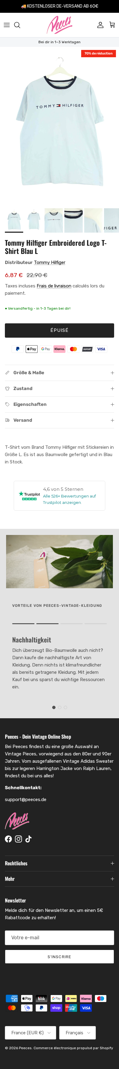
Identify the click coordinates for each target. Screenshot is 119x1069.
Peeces (25, 1048)
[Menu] (6, 25)
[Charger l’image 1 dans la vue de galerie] (59, 126)
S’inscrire (59, 957)
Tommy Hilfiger (49, 262)
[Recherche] (20, 25)
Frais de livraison (54, 286)
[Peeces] (60, 25)
